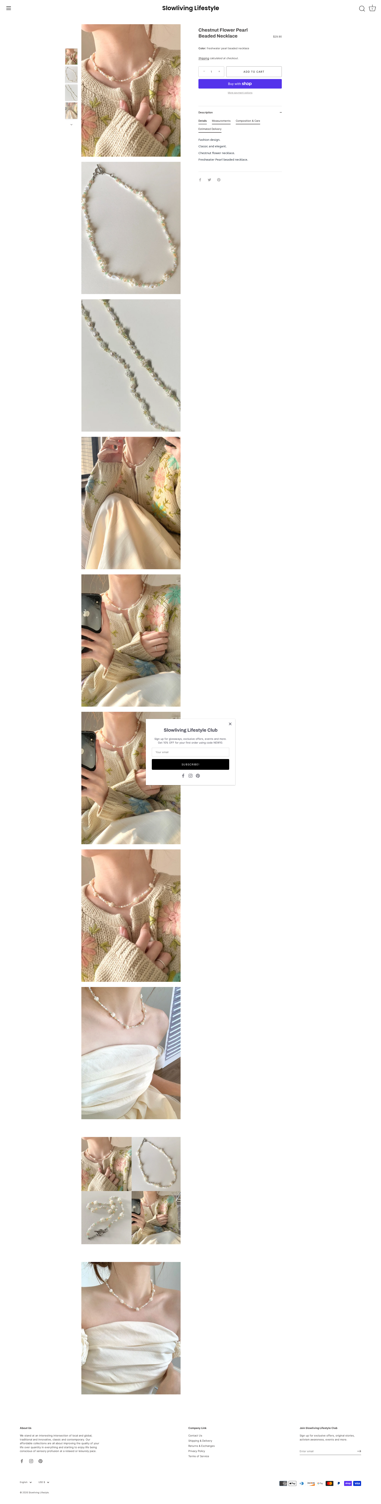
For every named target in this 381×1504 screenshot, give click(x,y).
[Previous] (71, 42)
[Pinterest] (198, 775)
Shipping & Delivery (200, 1440)
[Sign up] (359, 1451)
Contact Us (195, 1435)
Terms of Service (198, 1456)
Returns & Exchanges (201, 1445)
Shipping (203, 58)
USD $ (41, 1482)
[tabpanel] (240, 150)
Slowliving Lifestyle (190, 8)
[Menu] (8, 8)
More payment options (240, 92)
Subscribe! (191, 764)
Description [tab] (205, 112)
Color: (202, 48)
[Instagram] (190, 775)
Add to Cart (254, 71)
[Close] (230, 724)
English (24, 1482)
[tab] (202, 121)
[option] (71, 57)
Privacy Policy (196, 1451)
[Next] (71, 124)
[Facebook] (183, 775)
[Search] (362, 8)
